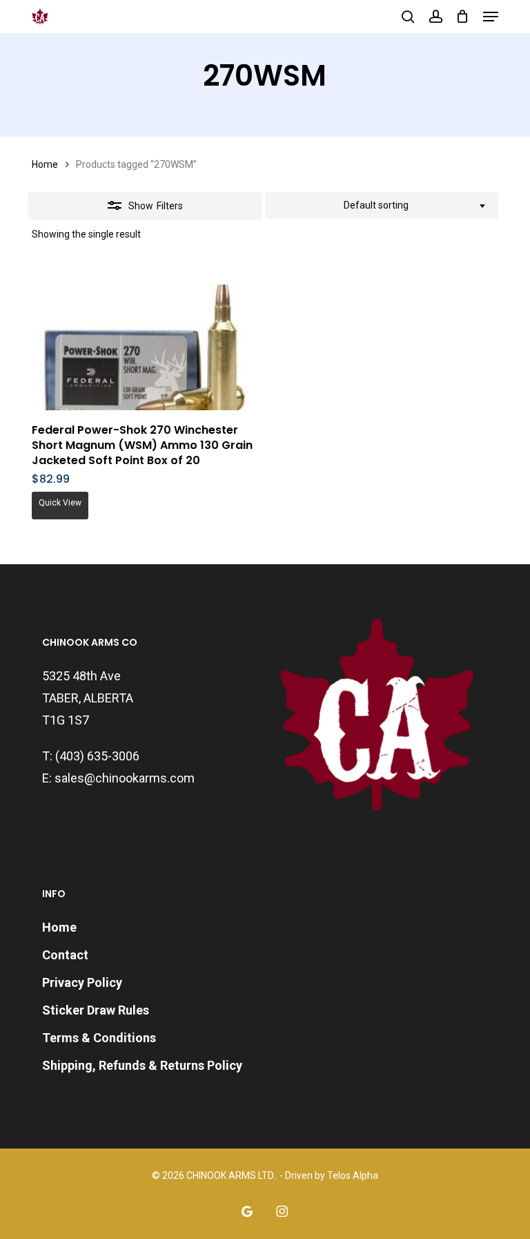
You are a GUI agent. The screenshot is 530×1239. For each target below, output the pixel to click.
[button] (490, 16)
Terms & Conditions (99, 1037)
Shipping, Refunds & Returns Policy (142, 1065)
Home (45, 164)
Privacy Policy (82, 982)
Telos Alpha (352, 1175)
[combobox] (381, 206)
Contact (65, 955)
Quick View (60, 503)
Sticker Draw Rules (95, 1010)
